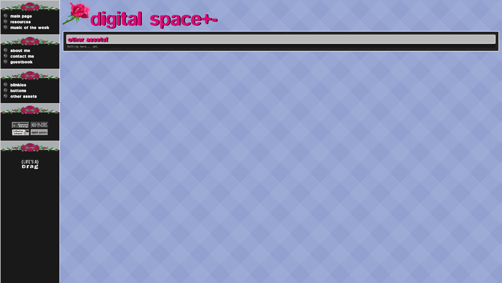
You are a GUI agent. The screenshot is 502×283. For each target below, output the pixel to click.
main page (21, 16)
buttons (18, 90)
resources (20, 22)
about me (20, 50)
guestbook (21, 62)
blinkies (18, 85)
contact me (22, 56)
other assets (23, 96)
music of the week (29, 27)
